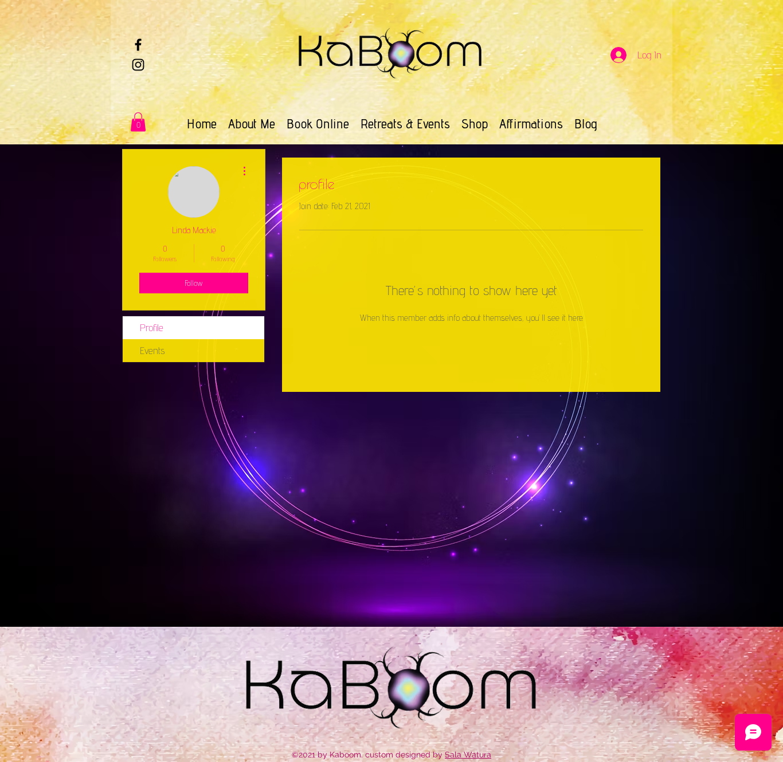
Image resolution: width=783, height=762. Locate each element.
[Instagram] (138, 65)
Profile (151, 327)
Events (152, 350)
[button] (138, 121)
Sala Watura (468, 754)
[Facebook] (138, 45)
